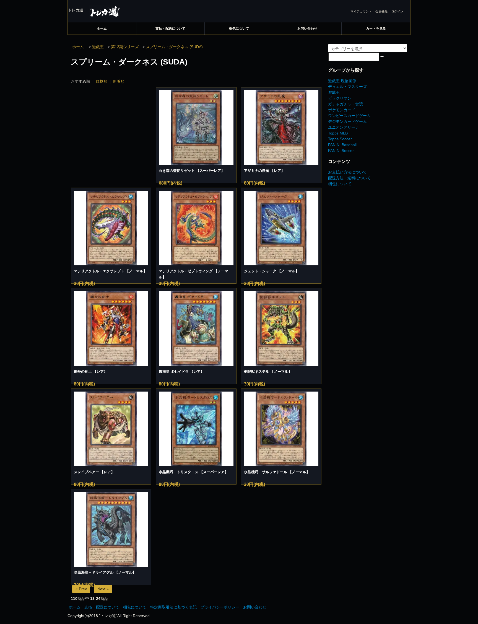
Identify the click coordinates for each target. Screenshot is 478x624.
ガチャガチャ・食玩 (345, 104)
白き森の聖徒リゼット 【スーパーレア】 (192, 171)
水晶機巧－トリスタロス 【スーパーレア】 (193, 472)
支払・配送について (170, 28)
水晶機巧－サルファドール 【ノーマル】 (277, 472)
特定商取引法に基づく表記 (173, 607)
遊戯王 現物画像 (342, 81)
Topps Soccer (340, 139)
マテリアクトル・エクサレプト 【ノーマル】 (110, 271)
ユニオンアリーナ (343, 127)
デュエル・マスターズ (347, 86)
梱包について (239, 28)
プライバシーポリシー (220, 607)
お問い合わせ (307, 28)
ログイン (397, 11)
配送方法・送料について (349, 178)
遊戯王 (98, 47)
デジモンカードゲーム (347, 121)
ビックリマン (339, 98)
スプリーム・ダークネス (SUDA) (174, 47)
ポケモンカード (341, 110)
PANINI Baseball (342, 145)
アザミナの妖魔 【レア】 (264, 171)
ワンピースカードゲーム (349, 115)
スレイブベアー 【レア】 (94, 472)
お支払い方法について (347, 172)
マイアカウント (361, 11)
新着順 (118, 81)
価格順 (101, 81)
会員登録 (381, 11)
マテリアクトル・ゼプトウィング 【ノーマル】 (193, 274)
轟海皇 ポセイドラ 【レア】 (181, 371)
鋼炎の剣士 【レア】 (90, 371)
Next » (103, 589)
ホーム (102, 28)
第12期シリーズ (125, 47)
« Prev (81, 589)
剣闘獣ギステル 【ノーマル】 (268, 371)
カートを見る (376, 28)
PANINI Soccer (341, 150)
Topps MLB (338, 133)
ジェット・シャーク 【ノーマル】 (271, 271)
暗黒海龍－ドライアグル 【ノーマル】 (105, 572)
